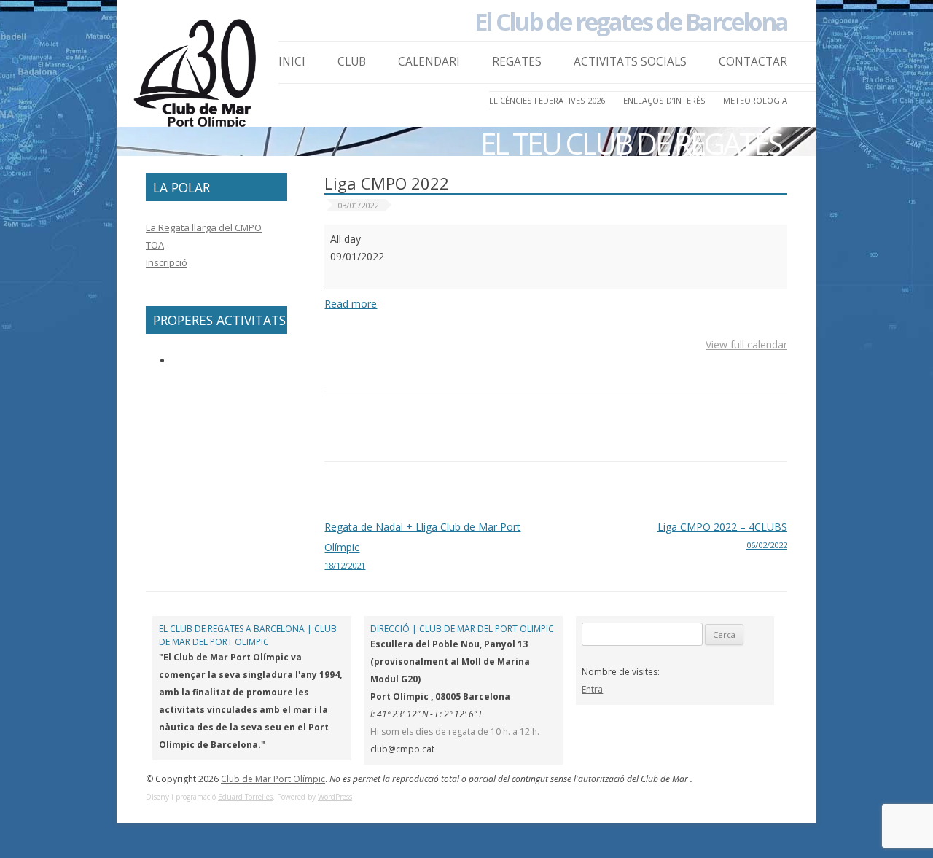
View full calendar (746, 344)
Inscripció (166, 262)
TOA (155, 244)
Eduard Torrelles (245, 797)
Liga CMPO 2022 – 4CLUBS (722, 535)
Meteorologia (755, 100)
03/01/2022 (357, 205)
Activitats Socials (630, 61)
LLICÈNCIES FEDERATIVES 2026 (547, 100)
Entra (592, 689)
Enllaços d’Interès (664, 100)
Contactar (753, 61)
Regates (517, 61)
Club (351, 61)
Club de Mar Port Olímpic (273, 779)
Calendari (429, 61)
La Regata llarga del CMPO (204, 227)
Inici (291, 61)
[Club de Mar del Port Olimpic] (196, 78)
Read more (350, 304)
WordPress (335, 797)
